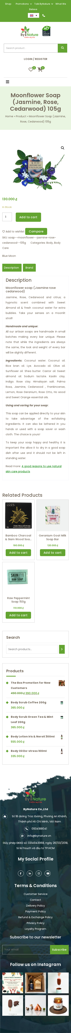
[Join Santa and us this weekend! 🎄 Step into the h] (12, 982)
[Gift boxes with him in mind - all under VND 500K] (35, 982)
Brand (29, 268)
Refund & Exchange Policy (35, 917)
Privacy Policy (35, 923)
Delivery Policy (35, 906)
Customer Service (36, 894)
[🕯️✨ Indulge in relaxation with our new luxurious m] (58, 1005)
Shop (8, 3)
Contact (35, 900)
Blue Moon (9, 256)
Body (49, 243)
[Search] (62, 649)
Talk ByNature (42, 3)
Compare (36, 231)
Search (62, 48)
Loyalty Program (35, 929)
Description (11, 268)
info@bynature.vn (39, 836)
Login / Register (35, 59)
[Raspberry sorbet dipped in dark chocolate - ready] (58, 982)
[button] (12, 82)
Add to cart (28, 217)
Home (9, 116)
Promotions (22, 3)
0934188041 (39, 829)
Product (21, 116)
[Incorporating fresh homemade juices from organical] (35, 1005)
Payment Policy (35, 911)
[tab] (11, 268)
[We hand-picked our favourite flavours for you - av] (12, 1005)
